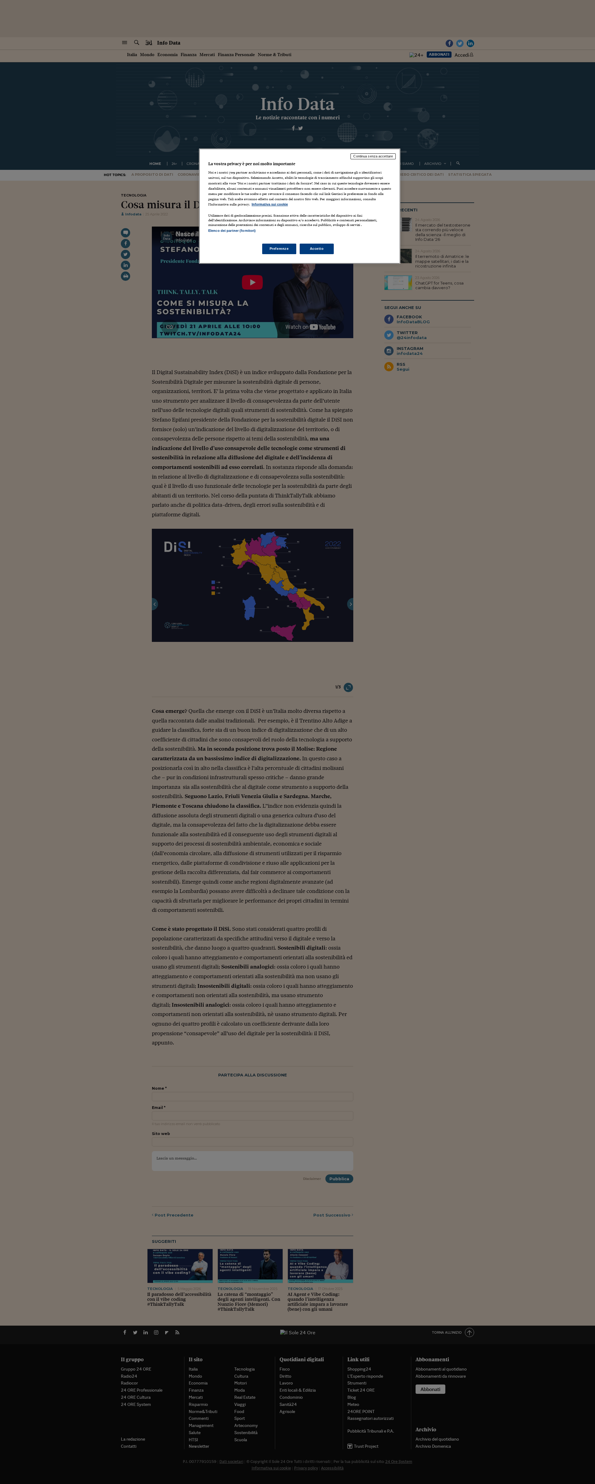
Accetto (317, 248)
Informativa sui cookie (270, 204)
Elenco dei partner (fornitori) (232, 230)
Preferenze (279, 248)
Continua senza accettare (373, 156)
